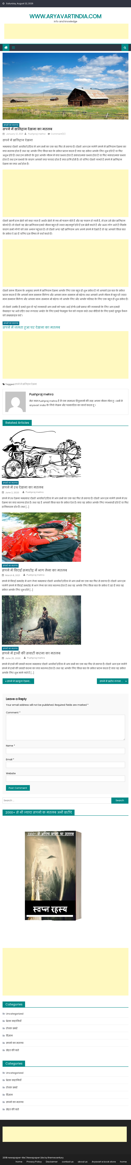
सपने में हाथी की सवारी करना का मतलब (31, 653)
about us (83, 1161)
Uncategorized (14, 1013)
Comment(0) (58, 133)
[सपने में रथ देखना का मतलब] (65, 454)
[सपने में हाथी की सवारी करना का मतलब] (65, 620)
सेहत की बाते (12, 1050)
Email (10, 759)
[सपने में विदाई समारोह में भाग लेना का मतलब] (65, 537)
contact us (68, 1161)
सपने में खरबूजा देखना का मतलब (20, 681)
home (19, 1161)
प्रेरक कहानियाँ (13, 1021)
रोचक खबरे (11, 1028)
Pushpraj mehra (36, 133)
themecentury (55, 1157)
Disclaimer (52, 1161)
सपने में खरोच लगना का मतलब (114, 681)
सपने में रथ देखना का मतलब (22, 487)
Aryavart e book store (104, 1161)
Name (10, 745)
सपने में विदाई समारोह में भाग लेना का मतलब (34, 570)
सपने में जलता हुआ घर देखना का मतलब (31, 327)
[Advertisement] (66, 31)
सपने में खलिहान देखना (26, 384)
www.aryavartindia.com (65, 16)
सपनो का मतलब (11, 125)
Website (11, 773)
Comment (13, 712)
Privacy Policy (34, 1161)
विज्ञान (9, 1035)
